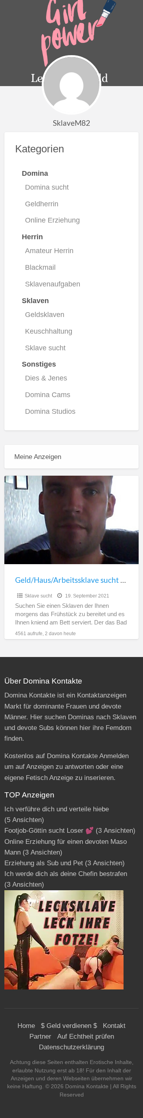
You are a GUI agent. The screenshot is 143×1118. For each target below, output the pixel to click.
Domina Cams (47, 395)
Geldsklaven (44, 315)
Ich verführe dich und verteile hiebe (56, 809)
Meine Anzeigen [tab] (37, 457)
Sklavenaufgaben (52, 284)
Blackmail (40, 267)
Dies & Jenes (46, 378)
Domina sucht (47, 187)
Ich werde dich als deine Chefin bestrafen (65, 874)
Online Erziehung (52, 220)
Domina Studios (50, 411)
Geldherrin (41, 204)
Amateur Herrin (49, 251)
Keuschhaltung (48, 331)
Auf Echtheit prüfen (85, 1036)
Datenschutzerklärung (71, 1047)
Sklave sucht (45, 348)
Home (26, 1026)
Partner (40, 1036)
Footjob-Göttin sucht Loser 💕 (49, 830)
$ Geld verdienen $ (69, 1026)
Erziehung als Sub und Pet (43, 863)
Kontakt (114, 1026)
